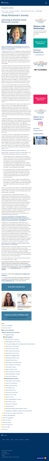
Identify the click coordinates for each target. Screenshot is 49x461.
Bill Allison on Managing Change (12, 355)
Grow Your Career (7, 327)
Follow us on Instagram (38, 118)
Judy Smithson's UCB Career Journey (14, 362)
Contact (16, 439)
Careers (12, 439)
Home (3, 11)
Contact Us (5, 429)
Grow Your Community (14, 11)
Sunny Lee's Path (9, 397)
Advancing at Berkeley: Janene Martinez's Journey (16, 408)
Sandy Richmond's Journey (12, 378)
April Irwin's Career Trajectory (12, 339)
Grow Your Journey (7, 422)
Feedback (27, 439)
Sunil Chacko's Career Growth (12, 348)
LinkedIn (4, 269)
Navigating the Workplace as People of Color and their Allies (19, 410)
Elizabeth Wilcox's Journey (11, 360)
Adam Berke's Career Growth (12, 353)
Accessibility (4, 452)
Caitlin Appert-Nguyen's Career (12, 357)
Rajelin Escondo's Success (11, 369)
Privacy (3, 455)
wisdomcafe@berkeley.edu (8, 280)
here (15, 259)
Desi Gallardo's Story (10, 387)
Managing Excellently (9, 334)
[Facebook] (2, 437)
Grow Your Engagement (8, 417)
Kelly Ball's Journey (10, 406)
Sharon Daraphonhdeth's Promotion (13, 399)
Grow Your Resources (8, 424)
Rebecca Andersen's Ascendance (13, 371)
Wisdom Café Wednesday (9, 415)
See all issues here (39, 54)
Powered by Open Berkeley (7, 450)
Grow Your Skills (6, 427)
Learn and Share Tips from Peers (27, 11)
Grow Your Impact (7, 420)
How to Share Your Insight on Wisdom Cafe (13, 413)
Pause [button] (44, 138)
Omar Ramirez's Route (11, 367)
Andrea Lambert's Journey (11, 385)
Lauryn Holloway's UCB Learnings (13, 364)
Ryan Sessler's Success (11, 401)
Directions (21, 439)
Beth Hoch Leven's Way (11, 394)
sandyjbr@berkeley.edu (16, 268)
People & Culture (7, 8)
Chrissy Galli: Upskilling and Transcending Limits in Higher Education (20, 344)
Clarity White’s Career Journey (12, 346)
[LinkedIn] (7, 437)
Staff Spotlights (39, 11)
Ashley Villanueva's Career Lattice (13, 341)
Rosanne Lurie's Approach (11, 376)
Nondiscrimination (5, 453)
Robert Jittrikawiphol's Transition (13, 374)
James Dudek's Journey (11, 390)
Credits (7, 439)
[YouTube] (10, 437)
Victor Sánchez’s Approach (11, 404)
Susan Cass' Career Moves (11, 383)
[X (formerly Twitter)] (5, 437)
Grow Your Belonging (7, 325)
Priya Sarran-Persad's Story (12, 392)
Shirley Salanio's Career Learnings (13, 380)
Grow (7, 11)
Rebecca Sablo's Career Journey (13, 350)
